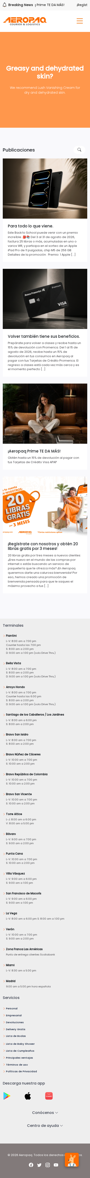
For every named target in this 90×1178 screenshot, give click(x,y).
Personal (12, 1008)
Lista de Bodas (16, 1036)
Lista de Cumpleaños (20, 1051)
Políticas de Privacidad (21, 1071)
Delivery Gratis (15, 1029)
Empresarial (14, 1015)
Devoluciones (15, 1022)
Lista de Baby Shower (20, 1044)
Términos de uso (17, 1064)
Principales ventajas (19, 1058)
